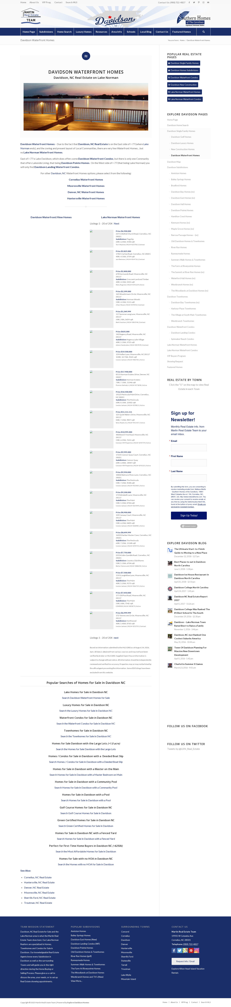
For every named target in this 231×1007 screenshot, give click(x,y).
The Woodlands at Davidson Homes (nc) (189, 290)
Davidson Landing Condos (183, 332)
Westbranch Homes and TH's (84, 977)
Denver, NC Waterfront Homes (86, 192)
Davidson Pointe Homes (182, 210)
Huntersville (126, 948)
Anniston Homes (178, 173)
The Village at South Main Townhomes (188, 315)
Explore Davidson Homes (78, 1002)
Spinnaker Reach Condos (182, 339)
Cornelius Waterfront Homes (86, 179)
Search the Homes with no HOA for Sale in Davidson (86, 864)
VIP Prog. (46, 2)
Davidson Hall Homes (181, 204)
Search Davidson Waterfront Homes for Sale (86, 697)
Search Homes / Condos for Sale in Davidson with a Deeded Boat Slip (86, 761)
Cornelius (125, 936)
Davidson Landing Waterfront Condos (56, 166)
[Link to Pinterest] (198, 2)
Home (23, 2)
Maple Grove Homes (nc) (182, 229)
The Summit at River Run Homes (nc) (187, 272)
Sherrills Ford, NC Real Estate (39, 897)
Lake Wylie (126, 975)
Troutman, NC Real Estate (38, 902)
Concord (125, 931)
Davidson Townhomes (177, 296)
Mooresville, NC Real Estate (39, 892)
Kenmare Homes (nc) (180, 222)
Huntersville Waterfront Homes (86, 198)
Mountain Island (128, 979)
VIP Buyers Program (176, 356)
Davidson (125, 940)
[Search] (203, 32)
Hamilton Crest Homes (181, 216)
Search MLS (71, 2)
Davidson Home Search (178, 125)
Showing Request (175, 361)
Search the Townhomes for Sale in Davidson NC (86, 736)
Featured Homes (174, 367)
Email (174, 441)
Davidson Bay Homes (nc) (183, 192)
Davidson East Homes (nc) (183, 198)
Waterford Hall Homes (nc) (183, 278)
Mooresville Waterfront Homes (85, 185)
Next (116, 223)
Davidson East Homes (81, 939)
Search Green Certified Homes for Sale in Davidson (86, 825)
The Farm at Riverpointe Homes (185, 266)
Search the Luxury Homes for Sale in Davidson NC (86, 710)
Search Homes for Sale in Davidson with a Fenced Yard (86, 838)
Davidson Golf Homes (181, 137)
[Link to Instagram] (203, 2)
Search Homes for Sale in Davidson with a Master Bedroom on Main (86, 774)
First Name (177, 456)
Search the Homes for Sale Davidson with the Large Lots (86, 749)
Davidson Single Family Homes (181, 131)
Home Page (172, 119)
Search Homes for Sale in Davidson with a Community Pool (86, 787)
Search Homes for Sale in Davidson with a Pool (86, 800)
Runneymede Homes (180, 253)
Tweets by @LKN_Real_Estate (183, 748)
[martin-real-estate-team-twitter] (179, 951)
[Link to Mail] (208, 2)
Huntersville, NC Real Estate (39, 882)
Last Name (177, 471)
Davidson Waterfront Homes (37, 40)
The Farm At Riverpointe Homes (85, 968)
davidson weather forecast (189, 713)
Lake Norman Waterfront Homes (43, 152)
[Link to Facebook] (189, 2)
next (116, 637)
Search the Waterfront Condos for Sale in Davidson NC (86, 723)
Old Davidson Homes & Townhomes (187, 241)
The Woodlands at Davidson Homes (87, 972)
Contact (58, 2)
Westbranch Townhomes (182, 321)
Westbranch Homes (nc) (182, 284)
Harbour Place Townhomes (183, 308)
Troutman (125, 969)
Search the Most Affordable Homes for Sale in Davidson (86, 851)
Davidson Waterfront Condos (180, 327)
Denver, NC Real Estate (36, 887)
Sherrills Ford (127, 956)
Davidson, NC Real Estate (93, 144)
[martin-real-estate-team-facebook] (174, 951)
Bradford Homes (178, 185)
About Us (34, 2)
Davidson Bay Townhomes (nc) (185, 302)
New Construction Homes (183, 149)
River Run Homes (179, 247)
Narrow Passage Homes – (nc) (184, 235)
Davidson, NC (58, 173)
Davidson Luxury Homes (182, 143)
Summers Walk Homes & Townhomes (188, 259)
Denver (124, 944)
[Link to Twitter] (194, 2)
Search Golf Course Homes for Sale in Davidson (85, 813)
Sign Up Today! (189, 515)
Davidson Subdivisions (177, 167)
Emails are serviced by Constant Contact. (188, 505)
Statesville (126, 960)
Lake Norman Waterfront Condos (182, 350)
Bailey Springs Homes (181, 179)
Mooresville (126, 952)
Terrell (124, 965)
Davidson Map (174, 162)
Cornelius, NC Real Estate (38, 877)
